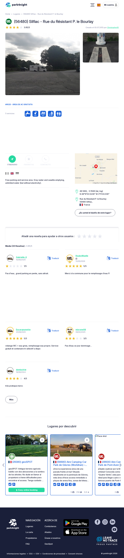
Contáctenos (50, 526)
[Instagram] (76, 258)
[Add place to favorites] (42, 440)
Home (7, 14)
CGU (31, 554)
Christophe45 (113, 27)
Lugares (16, 14)
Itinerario (12, 165)
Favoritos (29, 165)
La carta (29, 532)
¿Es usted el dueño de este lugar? (95, 213)
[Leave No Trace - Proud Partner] (107, 540)
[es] (99, 4)
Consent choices (75, 554)
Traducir (55, 258)
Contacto (45, 165)
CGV (37, 554)
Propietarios (31, 538)
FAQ (28, 544)
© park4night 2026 (109, 553)
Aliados (48, 532)
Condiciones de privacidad (53, 554)
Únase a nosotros (52, 538)
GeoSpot (49, 544)
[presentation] (3, 464)
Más (11, 399)
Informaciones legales (16, 554)
